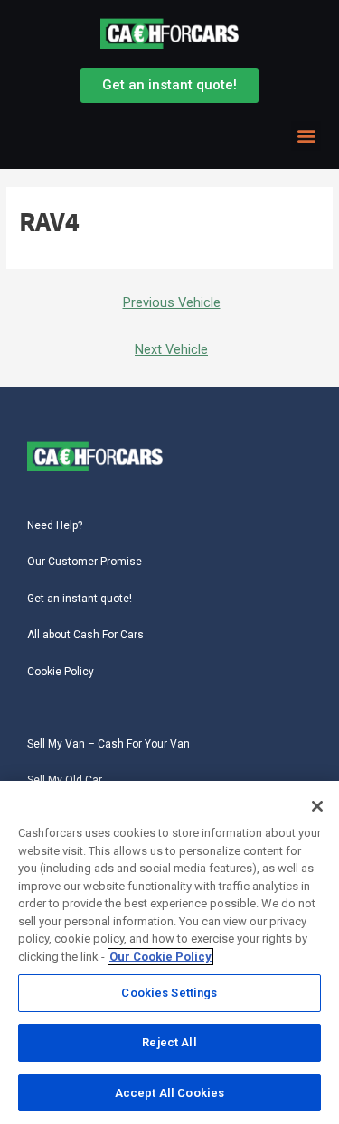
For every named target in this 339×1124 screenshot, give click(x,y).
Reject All (169, 1042)
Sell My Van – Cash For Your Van (108, 744)
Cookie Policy (60, 671)
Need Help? (54, 525)
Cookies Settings (169, 992)
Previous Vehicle (172, 302)
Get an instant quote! (79, 598)
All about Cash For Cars (85, 634)
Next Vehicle (171, 349)
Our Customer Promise (84, 561)
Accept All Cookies (169, 1093)
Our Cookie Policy (160, 956)
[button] (306, 136)
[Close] (317, 806)
